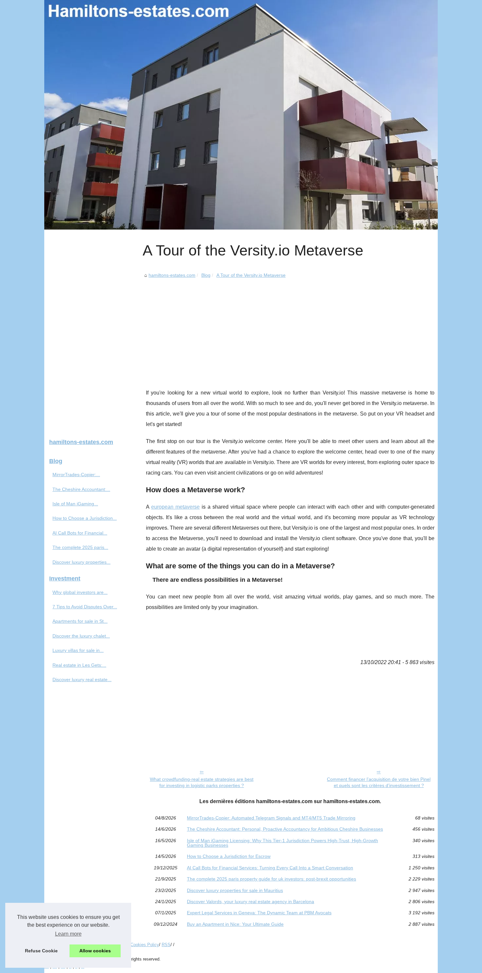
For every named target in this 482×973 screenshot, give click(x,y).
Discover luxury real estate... (81, 679)
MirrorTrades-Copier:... (76, 474)
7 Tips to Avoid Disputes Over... (84, 606)
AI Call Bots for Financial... (79, 533)
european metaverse (175, 507)
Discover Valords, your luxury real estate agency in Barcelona (250, 901)
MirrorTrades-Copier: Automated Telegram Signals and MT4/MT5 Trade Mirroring (271, 818)
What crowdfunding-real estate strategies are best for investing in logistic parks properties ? (201, 782)
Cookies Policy (145, 944)
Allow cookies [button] (95, 950)
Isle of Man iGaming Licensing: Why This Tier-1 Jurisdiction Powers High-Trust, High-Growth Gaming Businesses (282, 843)
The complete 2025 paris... (80, 547)
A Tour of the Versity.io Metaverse (251, 275)
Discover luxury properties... (81, 562)
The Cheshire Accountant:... (81, 489)
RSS (166, 944)
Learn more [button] (68, 934)
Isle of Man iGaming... (75, 503)
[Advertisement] (290, 329)
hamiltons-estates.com (172, 275)
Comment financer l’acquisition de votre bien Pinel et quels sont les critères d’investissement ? (379, 782)
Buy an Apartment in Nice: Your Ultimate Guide (235, 924)
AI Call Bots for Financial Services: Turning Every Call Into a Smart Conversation (270, 867)
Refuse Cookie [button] (41, 950)
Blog (206, 275)
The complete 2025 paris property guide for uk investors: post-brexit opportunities (271, 879)
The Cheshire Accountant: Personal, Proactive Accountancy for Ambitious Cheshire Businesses (285, 829)
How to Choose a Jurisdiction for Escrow (229, 856)
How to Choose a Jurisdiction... (84, 518)
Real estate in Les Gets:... (79, 665)
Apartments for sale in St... (80, 621)
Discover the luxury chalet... (81, 636)
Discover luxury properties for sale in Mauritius (235, 890)
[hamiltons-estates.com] (241, 115)
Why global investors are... (80, 592)
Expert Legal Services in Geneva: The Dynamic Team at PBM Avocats (259, 912)
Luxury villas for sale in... (78, 650)
